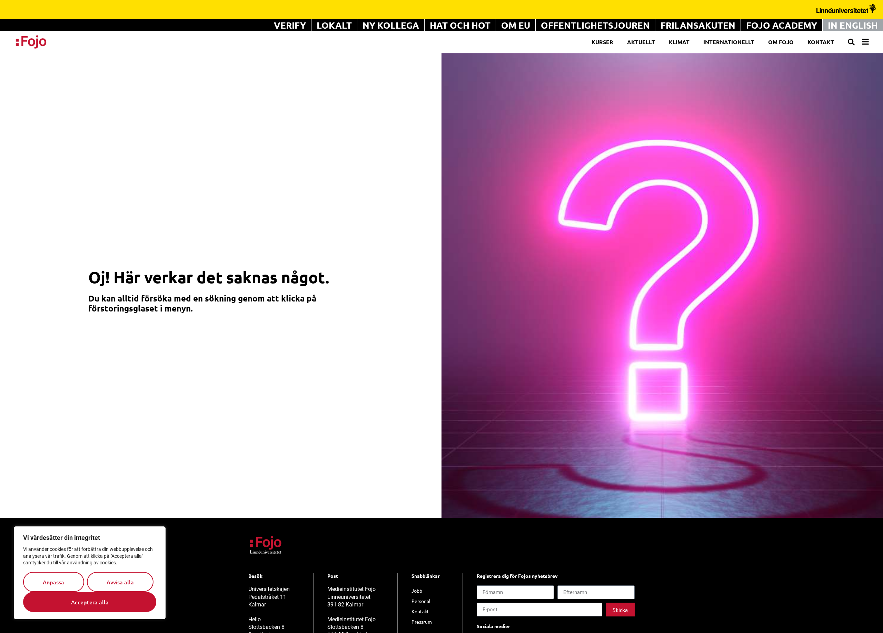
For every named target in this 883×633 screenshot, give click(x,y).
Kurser (602, 42)
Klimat (679, 42)
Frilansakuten (698, 25)
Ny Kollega (391, 25)
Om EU (515, 25)
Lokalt (334, 25)
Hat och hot (460, 25)
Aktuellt (641, 42)
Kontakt (820, 42)
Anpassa (53, 582)
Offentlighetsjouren (595, 25)
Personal (420, 601)
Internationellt (728, 42)
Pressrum (421, 622)
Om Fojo (781, 42)
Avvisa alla (120, 582)
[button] (851, 42)
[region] (90, 572)
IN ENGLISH (853, 25)
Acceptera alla (90, 602)
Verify (290, 25)
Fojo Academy (781, 25)
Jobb (416, 590)
